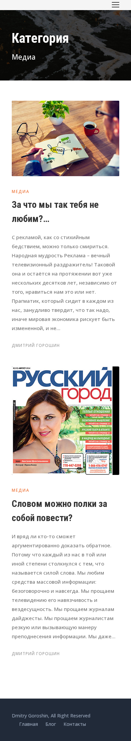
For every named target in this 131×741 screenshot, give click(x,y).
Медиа (21, 191)
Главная (28, 724)
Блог (50, 724)
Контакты (74, 724)
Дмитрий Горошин (36, 345)
